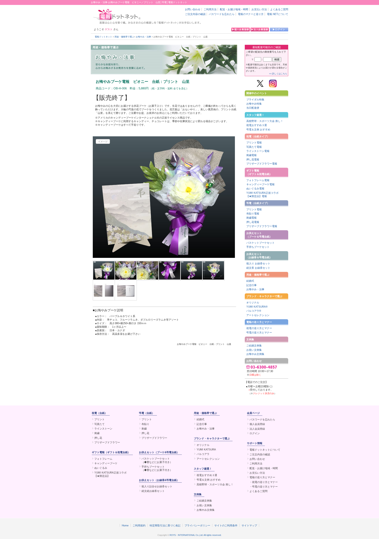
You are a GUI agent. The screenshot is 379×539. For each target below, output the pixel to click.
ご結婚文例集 (254, 345)
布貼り (145, 424)
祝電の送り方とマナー (259, 328)
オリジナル (252, 302)
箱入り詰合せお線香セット (157, 486)
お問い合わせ (192, 9)
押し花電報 (252, 159)
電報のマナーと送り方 (251, 14)
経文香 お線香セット (258, 267)
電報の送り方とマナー (259, 322)
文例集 (250, 339)
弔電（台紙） (146, 413)
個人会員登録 (257, 424)
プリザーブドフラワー (107, 442)
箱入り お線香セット (258, 263)
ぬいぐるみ (100, 467)
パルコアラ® (253, 310)
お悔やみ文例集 (255, 354)
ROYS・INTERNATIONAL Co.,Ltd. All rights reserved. (195, 535)
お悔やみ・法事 (143, 37)
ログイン (255, 433)
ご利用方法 (210, 9)
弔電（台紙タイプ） (257, 203)
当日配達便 (252, 107)
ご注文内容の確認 (195, 14)
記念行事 (251, 285)
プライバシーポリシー (197, 525)
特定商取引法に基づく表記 (165, 525)
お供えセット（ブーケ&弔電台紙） (159, 452)
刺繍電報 (251, 155)
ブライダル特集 (255, 99)
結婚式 (250, 280)
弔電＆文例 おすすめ (258, 129)
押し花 (98, 437)
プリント (99, 419)
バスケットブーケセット (260, 242)
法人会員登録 (257, 428)
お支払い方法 (259, 9)
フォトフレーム (103, 458)
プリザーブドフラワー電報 (261, 163)
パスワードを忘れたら (222, 14)
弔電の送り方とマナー (259, 332)
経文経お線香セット (153, 490)
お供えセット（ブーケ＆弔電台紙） (259, 235)
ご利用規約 (139, 525)
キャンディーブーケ (105, 463)
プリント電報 (254, 142)
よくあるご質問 (279, 9)
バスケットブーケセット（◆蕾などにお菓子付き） (157, 460)
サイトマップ (249, 525)
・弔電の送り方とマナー (264, 486)
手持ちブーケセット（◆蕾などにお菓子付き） (157, 468)
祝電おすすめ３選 (256, 125)
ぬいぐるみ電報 (255, 188)
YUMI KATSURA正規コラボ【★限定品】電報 (262, 194)
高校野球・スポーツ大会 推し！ (264, 121)
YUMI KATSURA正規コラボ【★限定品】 (110, 474)
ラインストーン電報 (257, 151)
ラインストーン (103, 428)
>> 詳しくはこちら (278, 73)
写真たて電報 (254, 146)
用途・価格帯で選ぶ (124, 37)
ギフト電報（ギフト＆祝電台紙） (259, 172)
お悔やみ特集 (254, 103)
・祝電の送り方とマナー (264, 482)
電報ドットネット (103, 37)
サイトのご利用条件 (225, 525)
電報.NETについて (277, 14)
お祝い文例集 (254, 349)
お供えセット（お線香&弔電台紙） (159, 480)
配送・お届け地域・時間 (234, 9)
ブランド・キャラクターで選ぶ (264, 296)
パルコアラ (203, 454)
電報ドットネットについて (265, 449)
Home (125, 525)
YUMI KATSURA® (257, 306)
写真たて (99, 424)
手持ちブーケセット (257, 246)
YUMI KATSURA (206, 449)
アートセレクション (257, 315)
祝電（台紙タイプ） (257, 136)
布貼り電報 (252, 213)
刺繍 (96, 433)
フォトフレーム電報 (257, 180)
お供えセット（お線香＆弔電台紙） (259, 256)
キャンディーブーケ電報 (260, 184)
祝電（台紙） (99, 413)
